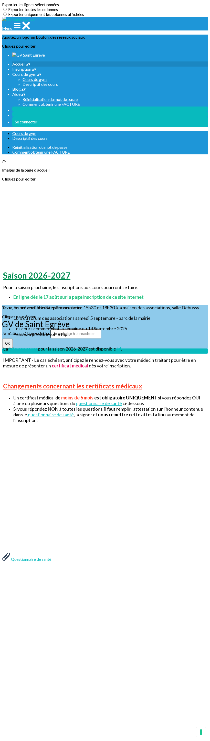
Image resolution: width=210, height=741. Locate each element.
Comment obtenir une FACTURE (51, 104)
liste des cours (23, 349)
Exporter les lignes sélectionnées (30, 4)
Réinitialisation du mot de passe (50, 99)
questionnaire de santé (99, 403)
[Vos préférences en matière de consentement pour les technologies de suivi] (201, 732)
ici (119, 349)
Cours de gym (35, 79)
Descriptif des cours (40, 84)
